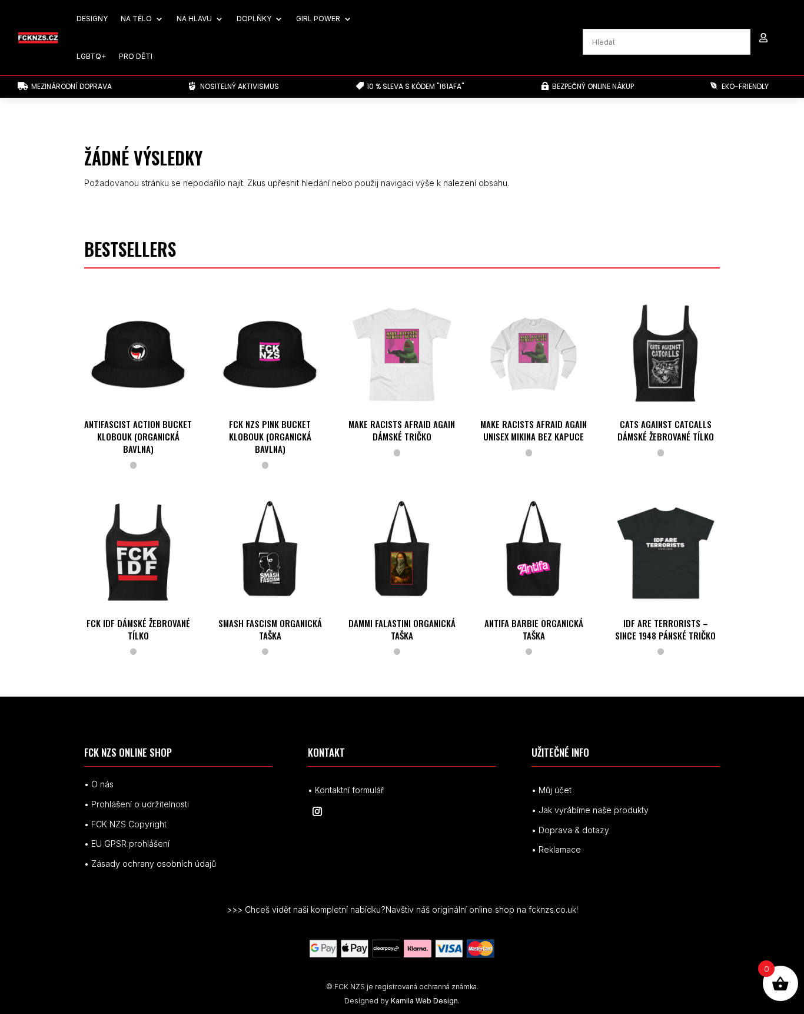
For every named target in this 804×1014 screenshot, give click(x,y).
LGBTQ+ (91, 56)
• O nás (99, 784)
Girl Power (318, 18)
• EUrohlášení (127, 844)
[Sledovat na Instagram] (317, 811)
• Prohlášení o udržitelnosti (136, 804)
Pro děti (135, 56)
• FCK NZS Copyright (125, 824)
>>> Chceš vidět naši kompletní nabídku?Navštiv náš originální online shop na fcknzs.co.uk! (402, 909)
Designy (92, 18)
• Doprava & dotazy (570, 830)
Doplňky (254, 18)
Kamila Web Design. (425, 1000)
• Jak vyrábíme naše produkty (590, 810)
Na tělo (136, 18)
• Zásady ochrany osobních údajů (150, 864)
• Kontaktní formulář (346, 790)
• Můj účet (551, 790)
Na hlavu (194, 18)
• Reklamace (556, 849)
